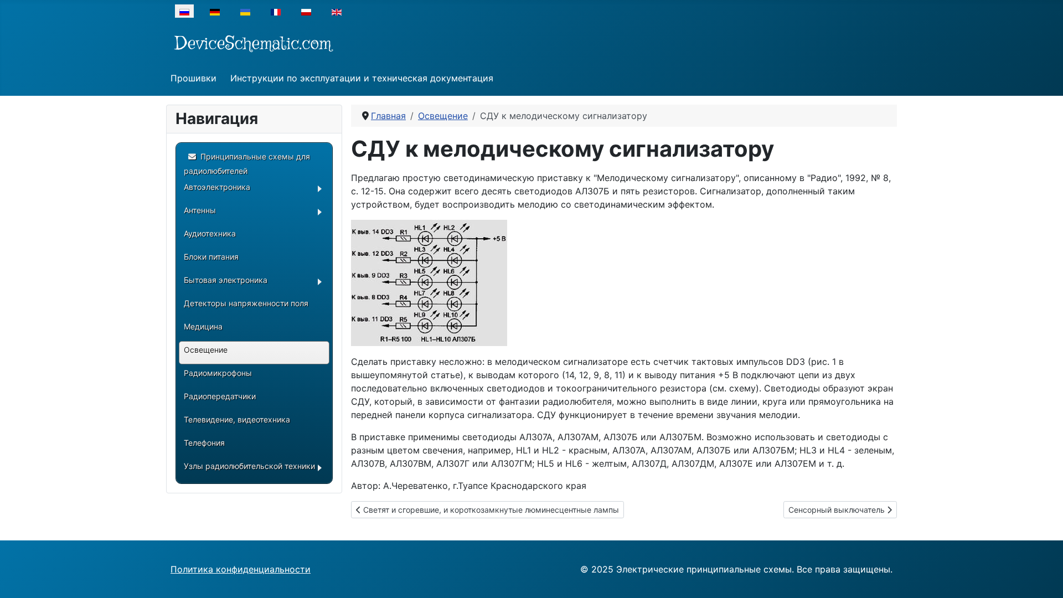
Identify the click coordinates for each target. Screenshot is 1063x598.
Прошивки (193, 78)
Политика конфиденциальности (241, 569)
